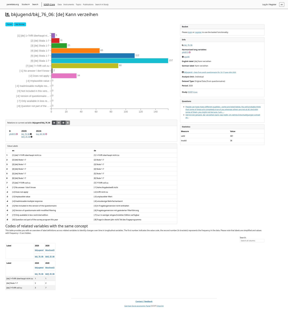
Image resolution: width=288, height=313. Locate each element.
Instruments (68, 4)
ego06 (186, 57)
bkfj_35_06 (25, 137)
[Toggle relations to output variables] (63, 123)
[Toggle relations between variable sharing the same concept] (54, 123)
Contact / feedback (144, 301)
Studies (25, 4)
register (198, 32)
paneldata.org (13, 4)
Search (35, 4)
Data (60, 4)
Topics (78, 4)
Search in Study (101, 4)
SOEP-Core (49, 4)
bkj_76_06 (25, 134)
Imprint (160, 306)
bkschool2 (49, 250)
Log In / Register (269, 4)
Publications (88, 4)
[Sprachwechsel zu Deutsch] (281, 4)
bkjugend (210, 72)
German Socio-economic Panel (137, 306)
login (190, 32)
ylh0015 (12, 134)
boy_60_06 (40, 134)
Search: (243, 237)
